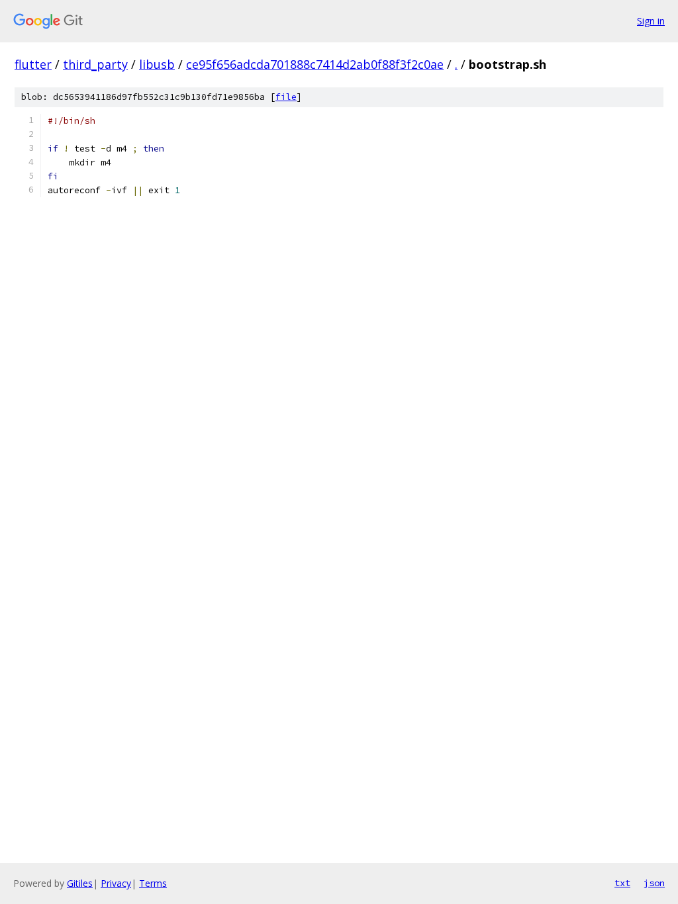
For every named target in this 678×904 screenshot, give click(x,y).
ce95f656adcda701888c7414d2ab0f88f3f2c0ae (315, 64)
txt (622, 883)
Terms (153, 883)
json (654, 883)
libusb (157, 64)
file (286, 97)
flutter (33, 64)
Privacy (116, 883)
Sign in (651, 21)
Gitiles (80, 883)
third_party (95, 64)
